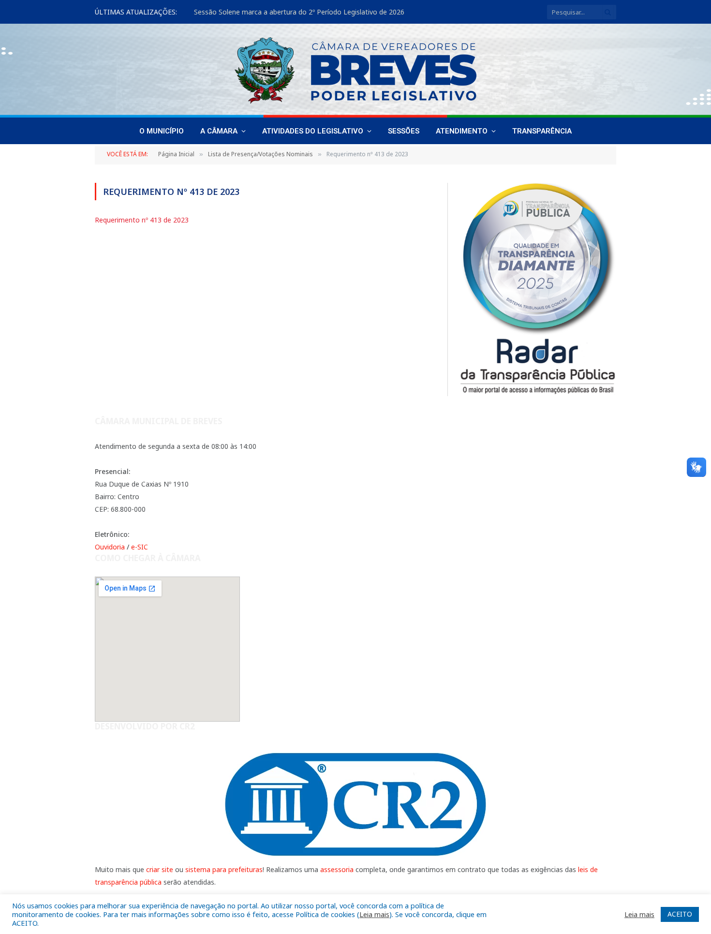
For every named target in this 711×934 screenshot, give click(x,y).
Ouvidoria (110, 546)
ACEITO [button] (679, 914)
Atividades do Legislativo (312, 131)
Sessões (403, 131)
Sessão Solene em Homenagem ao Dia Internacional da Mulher (294, 12)
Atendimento (462, 131)
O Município (161, 131)
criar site (159, 869)
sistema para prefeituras (224, 869)
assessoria (337, 869)
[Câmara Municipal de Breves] (355, 70)
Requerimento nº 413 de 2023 (142, 219)
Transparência (542, 131)
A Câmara (218, 131)
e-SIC (139, 546)
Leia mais (374, 914)
